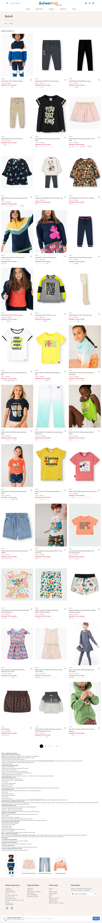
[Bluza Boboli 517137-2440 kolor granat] (17, 55)
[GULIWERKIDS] (51, 3)
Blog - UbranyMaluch (32, 895)
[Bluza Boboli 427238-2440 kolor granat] (51, 231)
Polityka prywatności (54, 898)
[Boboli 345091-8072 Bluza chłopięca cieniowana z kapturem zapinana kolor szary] (51, 703)
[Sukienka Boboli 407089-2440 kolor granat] (17, 231)
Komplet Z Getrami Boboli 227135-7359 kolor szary (49, 198)
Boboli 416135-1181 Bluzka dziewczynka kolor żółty (47, 492)
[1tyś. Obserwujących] (12, 908)
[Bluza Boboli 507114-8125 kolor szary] (51, 289)
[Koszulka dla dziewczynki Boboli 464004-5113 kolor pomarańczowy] (85, 525)
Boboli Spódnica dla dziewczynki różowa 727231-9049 (82, 139)
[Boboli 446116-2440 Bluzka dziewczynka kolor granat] (17, 406)
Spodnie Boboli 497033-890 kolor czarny (80, 81)
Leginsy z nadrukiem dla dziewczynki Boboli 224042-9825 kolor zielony (46, 611)
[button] (93, 3)
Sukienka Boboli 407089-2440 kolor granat (12, 257)
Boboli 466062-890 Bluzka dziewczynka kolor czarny (47, 139)
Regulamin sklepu (53, 901)
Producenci (63, 9)
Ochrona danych (53, 899)
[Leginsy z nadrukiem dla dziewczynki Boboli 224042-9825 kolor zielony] (51, 584)
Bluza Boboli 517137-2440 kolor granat (11, 81)
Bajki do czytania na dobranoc (56, 903)
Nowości (28, 9)
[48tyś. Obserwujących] (7, 908)
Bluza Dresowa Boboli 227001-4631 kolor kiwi (81, 729)
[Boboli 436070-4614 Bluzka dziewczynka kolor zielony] (85, 406)
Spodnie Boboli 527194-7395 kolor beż (11, 138)
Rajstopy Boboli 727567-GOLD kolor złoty (80, 315)
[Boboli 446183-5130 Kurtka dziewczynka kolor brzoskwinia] (85, 347)
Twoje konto (30, 888)
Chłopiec (51, 9)
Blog (50, 896)
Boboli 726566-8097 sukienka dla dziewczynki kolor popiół (81, 670)
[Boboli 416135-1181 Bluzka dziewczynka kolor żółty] (51, 466)
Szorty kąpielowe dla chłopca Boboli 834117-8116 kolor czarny (48, 551)
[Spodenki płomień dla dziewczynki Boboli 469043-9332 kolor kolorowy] (85, 584)
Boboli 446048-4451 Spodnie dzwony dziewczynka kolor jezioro (49, 433)
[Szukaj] (7, 3)
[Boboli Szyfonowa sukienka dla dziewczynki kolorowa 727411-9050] (17, 644)
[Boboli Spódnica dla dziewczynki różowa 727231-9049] (85, 113)
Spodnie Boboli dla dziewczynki (44, 873)
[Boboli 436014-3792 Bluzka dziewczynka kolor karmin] (17, 466)
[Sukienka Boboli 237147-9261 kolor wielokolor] (85, 172)
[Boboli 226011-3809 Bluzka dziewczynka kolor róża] (85, 466)
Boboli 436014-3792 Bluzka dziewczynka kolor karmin (14, 492)
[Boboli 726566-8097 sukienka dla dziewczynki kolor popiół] (85, 644)
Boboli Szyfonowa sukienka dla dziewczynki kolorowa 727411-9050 (12, 670)
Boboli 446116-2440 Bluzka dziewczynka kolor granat (14, 433)
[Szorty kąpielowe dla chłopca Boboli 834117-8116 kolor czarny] (51, 525)
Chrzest (74, 9)
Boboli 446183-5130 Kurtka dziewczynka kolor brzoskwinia (81, 373)
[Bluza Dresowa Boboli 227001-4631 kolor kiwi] (85, 703)
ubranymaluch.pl (9, 903)
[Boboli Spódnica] (17, 703)
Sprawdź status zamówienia (34, 891)
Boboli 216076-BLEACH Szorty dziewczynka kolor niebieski (14, 551)
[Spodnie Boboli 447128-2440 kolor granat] (85, 231)
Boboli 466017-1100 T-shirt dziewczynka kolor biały (14, 373)
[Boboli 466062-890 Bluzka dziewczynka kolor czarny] (51, 113)
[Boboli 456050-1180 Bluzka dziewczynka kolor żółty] (51, 347)
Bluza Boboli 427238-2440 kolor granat (45, 257)
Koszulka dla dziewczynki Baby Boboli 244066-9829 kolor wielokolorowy (15, 611)
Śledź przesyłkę (31, 893)
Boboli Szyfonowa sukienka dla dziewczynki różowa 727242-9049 (48, 670)
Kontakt (51, 888)
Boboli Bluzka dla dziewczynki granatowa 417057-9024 (14, 199)
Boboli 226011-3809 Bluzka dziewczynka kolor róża (83, 491)
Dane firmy (30, 890)
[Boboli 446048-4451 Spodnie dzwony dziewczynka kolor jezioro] (51, 406)
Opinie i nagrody (53, 891)
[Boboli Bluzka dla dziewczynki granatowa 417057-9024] (17, 172)
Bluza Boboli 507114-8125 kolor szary (45, 315)
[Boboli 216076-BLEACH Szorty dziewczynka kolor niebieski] (17, 525)
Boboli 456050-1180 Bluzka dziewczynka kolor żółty (47, 373)
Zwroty (50, 895)
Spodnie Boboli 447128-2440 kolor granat (80, 257)
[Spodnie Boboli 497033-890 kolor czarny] (85, 55)
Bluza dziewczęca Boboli (60, 873)
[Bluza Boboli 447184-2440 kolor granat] (17, 289)
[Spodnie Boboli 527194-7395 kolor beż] (17, 113)
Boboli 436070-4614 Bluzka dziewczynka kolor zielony (81, 433)
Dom (6, 23)
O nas (50, 890)
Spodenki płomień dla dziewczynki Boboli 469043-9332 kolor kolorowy (82, 611)
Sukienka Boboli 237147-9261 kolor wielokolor (82, 198)
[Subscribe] (95, 894)
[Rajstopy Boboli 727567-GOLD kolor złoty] (85, 289)
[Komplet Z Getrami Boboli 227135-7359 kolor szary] (51, 172)
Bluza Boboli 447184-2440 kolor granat (11, 315)
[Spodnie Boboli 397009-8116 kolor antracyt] (51, 55)
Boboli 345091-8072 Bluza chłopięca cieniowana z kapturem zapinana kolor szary (48, 730)
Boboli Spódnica (5, 729)
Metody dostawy (53, 893)
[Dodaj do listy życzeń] (31, 80)
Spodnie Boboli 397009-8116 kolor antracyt (47, 81)
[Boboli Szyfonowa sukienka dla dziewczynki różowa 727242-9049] (51, 644)
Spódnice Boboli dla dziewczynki (29, 873)
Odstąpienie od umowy (32, 896)
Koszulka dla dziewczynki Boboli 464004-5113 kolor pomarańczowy (81, 551)
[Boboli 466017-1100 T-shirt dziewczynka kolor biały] (17, 347)
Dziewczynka (39, 9)
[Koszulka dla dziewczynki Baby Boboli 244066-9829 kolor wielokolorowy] (17, 584)
